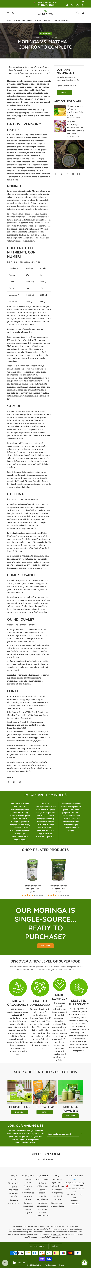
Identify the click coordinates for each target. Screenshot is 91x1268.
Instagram (74, 1203)
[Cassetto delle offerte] (13, 12)
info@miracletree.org (74, 1182)
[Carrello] (82, 12)
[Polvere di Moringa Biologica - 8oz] (32, 870)
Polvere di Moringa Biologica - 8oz (32, 887)
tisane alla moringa (30, 675)
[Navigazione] (8, 12)
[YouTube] (82, 2)
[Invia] (81, 1134)
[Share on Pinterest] (19, 782)
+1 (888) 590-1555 (75, 1185)
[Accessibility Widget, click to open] (84, 1262)
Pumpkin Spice (39, 481)
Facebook (74, 1200)
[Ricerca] (77, 12)
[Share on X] (14, 782)
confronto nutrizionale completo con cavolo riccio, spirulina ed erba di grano (25, 681)
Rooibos (10, 484)
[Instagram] (77, 5)
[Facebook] (67, 5)
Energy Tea (19, 559)
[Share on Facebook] (8, 782)
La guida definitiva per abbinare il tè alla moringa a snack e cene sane (75, 127)
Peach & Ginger (24, 481)
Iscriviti (64, 92)
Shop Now (19, 1112)
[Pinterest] (82, 5)
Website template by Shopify (54, 1265)
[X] (72, 5)
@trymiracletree (45, 1159)
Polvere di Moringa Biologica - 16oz (58, 887)
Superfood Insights (45, 33)
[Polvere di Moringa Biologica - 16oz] (58, 870)
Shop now (45, 946)
